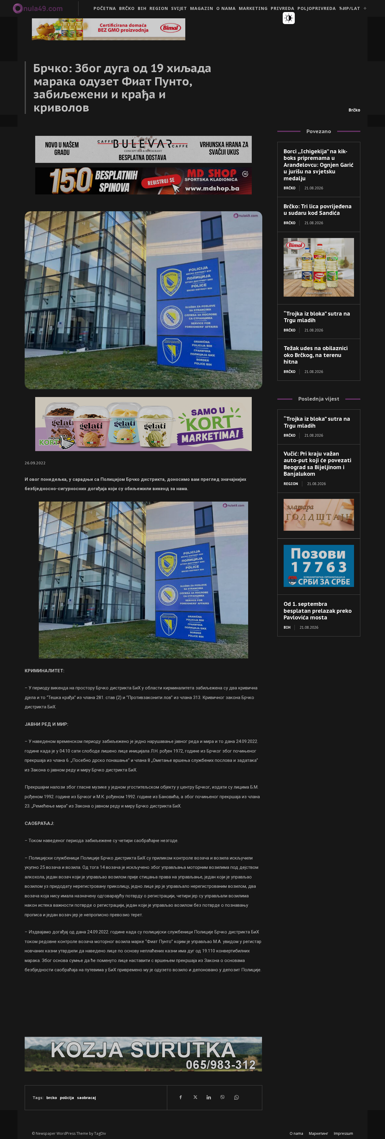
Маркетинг (318, 1133)
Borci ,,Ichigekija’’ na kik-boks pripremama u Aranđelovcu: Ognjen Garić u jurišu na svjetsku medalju (318, 165)
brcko (51, 1097)
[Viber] (222, 1098)
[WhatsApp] (236, 1098)
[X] (195, 1098)
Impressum (343, 1133)
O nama (296, 1133)
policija (67, 1097)
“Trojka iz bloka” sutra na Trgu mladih (317, 317)
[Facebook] (181, 1098)
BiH (287, 627)
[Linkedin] (208, 1098)
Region (291, 483)
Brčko (354, 110)
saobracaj (86, 1097)
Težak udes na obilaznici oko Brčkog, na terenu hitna (316, 355)
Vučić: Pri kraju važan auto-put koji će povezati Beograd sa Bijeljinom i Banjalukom (317, 464)
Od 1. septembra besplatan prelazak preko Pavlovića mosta (318, 610)
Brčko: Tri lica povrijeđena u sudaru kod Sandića (318, 210)
